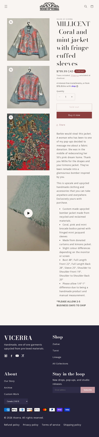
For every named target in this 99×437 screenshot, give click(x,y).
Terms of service (51, 424)
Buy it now (74, 115)
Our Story (9, 381)
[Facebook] (11, 355)
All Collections (60, 363)
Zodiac (56, 344)
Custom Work (11, 394)
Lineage (57, 357)
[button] (6, 6)
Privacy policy (30, 424)
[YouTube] (17, 355)
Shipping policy (72, 424)
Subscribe (88, 390)
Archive (8, 387)
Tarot (56, 350)
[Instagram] (5, 355)
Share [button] (62, 125)
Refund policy (12, 424)
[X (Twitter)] (22, 355)
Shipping (75, 75)
